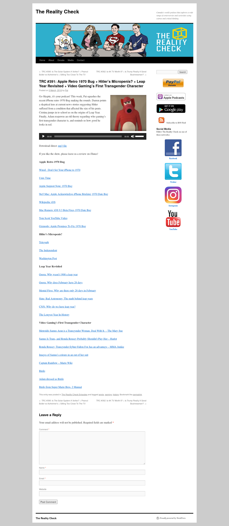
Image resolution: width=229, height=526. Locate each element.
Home (42, 60)
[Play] (43, 136)
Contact (80, 60)
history (116, 394)
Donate (61, 60)
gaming (108, 394)
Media (71, 60)
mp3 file (62, 145)
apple (101, 394)
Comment (44, 429)
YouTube (173, 229)
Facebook (173, 158)
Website (42, 489)
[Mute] (132, 136)
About (51, 60)
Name (42, 467)
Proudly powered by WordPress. (173, 518)
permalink (137, 394)
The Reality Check (57, 11)
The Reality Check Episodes (74, 394)
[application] (92, 136)
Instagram (173, 205)
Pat (66, 90)
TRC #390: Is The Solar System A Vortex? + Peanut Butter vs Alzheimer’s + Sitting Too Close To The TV (63, 73)
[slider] (140, 136)
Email (42, 478)
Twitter (173, 182)
